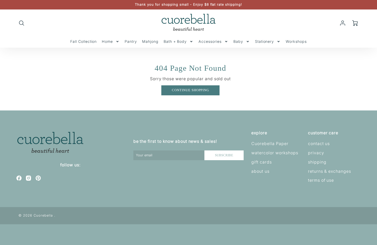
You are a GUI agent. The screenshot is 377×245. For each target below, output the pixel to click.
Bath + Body (175, 41)
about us (260, 171)
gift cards (261, 162)
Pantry (131, 41)
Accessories (210, 41)
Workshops (296, 41)
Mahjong (150, 41)
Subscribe (224, 155)
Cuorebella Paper (269, 143)
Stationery (264, 41)
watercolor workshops (274, 152)
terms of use (321, 180)
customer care (323, 132)
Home (107, 41)
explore (259, 132)
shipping (317, 162)
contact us (319, 143)
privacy (316, 152)
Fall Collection (83, 41)
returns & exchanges (329, 171)
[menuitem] (83, 41)
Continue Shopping (190, 90)
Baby (238, 41)
